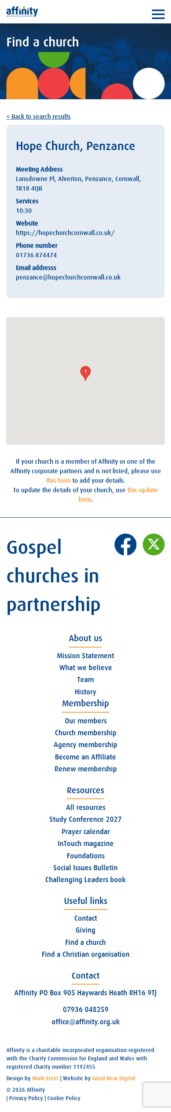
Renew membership (85, 769)
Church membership (86, 733)
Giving (85, 930)
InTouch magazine (86, 844)
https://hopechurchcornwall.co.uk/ (65, 233)
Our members (86, 721)
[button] (85, 373)
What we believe (85, 668)
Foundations (86, 856)
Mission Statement (85, 656)
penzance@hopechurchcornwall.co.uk (68, 277)
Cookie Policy (63, 1098)
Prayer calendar (86, 832)
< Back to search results (38, 116)
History (85, 692)
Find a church (85, 942)
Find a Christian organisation (86, 954)
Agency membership (85, 745)
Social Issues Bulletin (85, 868)
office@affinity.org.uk (86, 1022)
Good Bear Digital (113, 1078)
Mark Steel (45, 1078)
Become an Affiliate (85, 757)
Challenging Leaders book (85, 880)
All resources (85, 807)
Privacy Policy (26, 1098)
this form (58, 480)
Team (85, 680)
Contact (85, 918)
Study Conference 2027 (85, 819)
